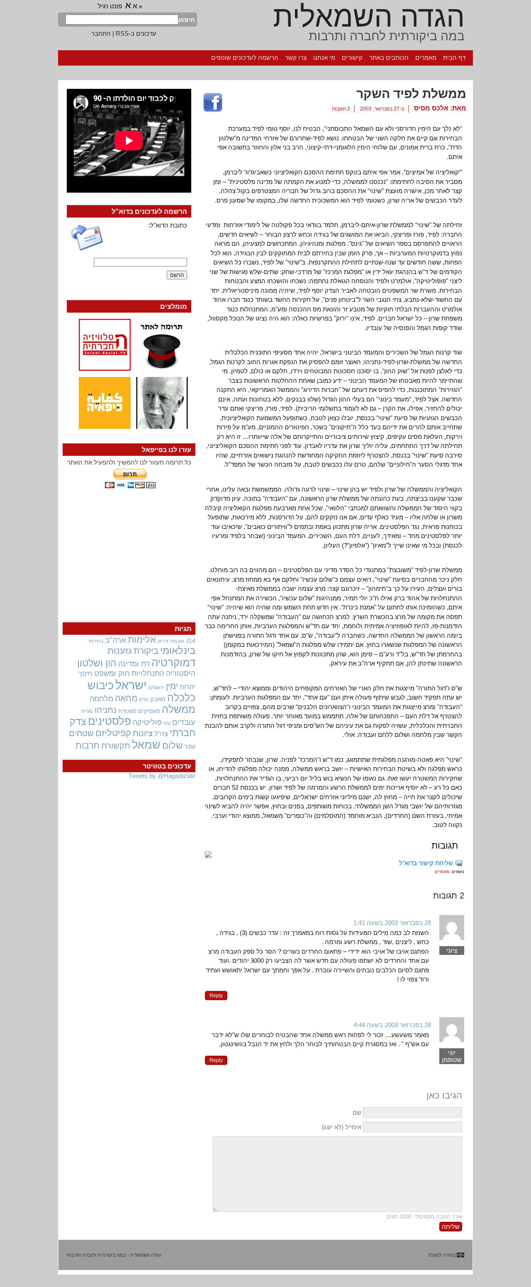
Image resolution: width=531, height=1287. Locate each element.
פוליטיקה (147, 722)
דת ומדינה (134, 663)
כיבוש (101, 685)
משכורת (127, 711)
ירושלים (156, 687)
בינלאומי (177, 650)
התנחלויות (148, 673)
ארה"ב (115, 639)
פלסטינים (109, 721)
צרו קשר (296, 57)
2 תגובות (341, 109)
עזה (167, 723)
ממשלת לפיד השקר (411, 93)
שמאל (146, 745)
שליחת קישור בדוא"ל (426, 862)
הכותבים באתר (389, 57)
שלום (172, 745)
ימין (172, 686)
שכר (189, 746)
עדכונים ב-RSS (136, 33)
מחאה (126, 698)
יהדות (187, 686)
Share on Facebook (213, 103)
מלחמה (101, 698)
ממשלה (178, 709)
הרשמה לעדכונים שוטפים (244, 57)
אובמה (177, 641)
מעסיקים (149, 710)
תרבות (88, 745)
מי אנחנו (324, 57)
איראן (163, 641)
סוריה (87, 711)
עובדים (183, 722)
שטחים (81, 733)
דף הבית (454, 57)
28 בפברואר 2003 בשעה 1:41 (392, 922)
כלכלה (181, 697)
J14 (190, 640)
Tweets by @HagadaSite (161, 775)
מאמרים (425, 57)
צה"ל (161, 733)
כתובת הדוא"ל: (168, 225)
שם (357, 1112)
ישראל (131, 685)
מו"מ (144, 699)
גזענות (119, 651)
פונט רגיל (110, 6)
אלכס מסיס (431, 108)
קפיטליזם (113, 733)
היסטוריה (180, 673)
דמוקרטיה (173, 662)
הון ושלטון (97, 663)
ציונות (143, 733)
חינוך (85, 673)
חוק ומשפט (112, 673)
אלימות (142, 640)
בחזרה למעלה (442, 1255)
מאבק (158, 699)
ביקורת (146, 651)
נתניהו (106, 709)
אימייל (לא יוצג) (341, 1126)
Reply (216, 995)
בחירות (96, 641)
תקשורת (115, 745)
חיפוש (186, 19)
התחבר (101, 33)
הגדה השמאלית (369, 16)
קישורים (352, 57)
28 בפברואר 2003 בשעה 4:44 (392, 1024)
